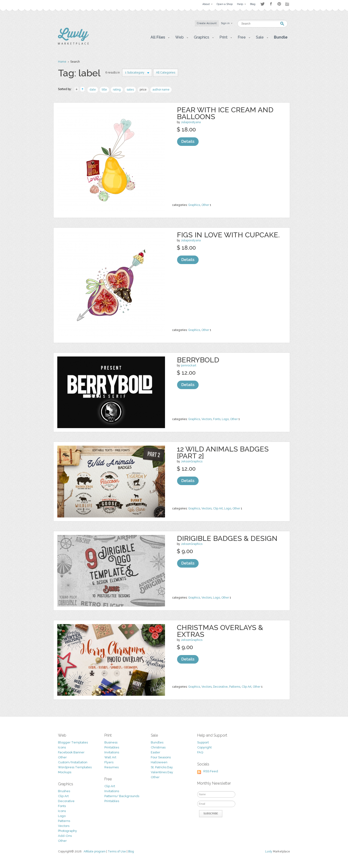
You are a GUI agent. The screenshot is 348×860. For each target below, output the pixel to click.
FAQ (200, 752)
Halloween (159, 762)
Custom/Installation (72, 762)
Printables (111, 747)
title (104, 89)
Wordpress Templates (75, 767)
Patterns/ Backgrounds (121, 796)
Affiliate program (95, 851)
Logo (225, 419)
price (143, 89)
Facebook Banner (71, 752)
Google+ (287, 4)
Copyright (204, 747)
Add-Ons (65, 836)
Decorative (220, 686)
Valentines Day (162, 772)
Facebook (270, 4)
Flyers (108, 762)
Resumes (111, 767)
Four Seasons (161, 757)
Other (205, 205)
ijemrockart (188, 365)
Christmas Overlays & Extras (220, 630)
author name (161, 89)
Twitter (262, 4)
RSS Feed (210, 771)
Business (110, 742)
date (92, 89)
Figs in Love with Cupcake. (228, 235)
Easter (155, 752)
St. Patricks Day (162, 767)
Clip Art (218, 508)
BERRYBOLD (198, 360)
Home (62, 61)
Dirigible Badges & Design (227, 538)
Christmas (158, 747)
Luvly (268, 851)
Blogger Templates (73, 742)
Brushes (64, 791)
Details (187, 141)
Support (203, 742)
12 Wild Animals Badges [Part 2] (223, 452)
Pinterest (279, 4)
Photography (67, 831)
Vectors (206, 419)
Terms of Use (117, 851)
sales (130, 89)
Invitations (111, 752)
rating (117, 89)
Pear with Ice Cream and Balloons (225, 113)
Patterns (234, 686)
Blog (131, 851)
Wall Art (110, 757)
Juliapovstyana (191, 122)
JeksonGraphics (191, 461)
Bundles (157, 742)
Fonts (216, 419)
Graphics (194, 205)
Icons (62, 747)
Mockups (64, 772)
